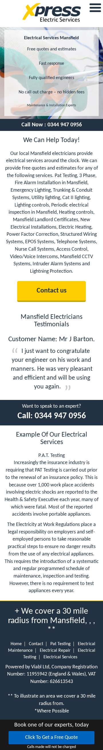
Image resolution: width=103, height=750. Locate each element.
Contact (36, 644)
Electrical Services (60, 657)
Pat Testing (60, 644)
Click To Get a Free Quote (51, 737)
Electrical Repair (55, 650)
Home (16, 644)
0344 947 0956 (64, 125)
